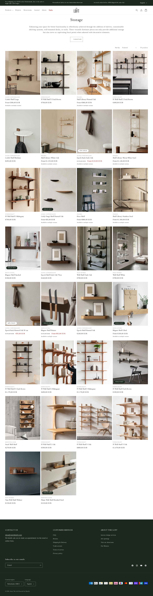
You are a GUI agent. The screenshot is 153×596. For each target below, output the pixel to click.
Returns (55, 539)
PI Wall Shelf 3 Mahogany (14, 216)
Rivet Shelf (81, 216)
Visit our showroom (107, 542)
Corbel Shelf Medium (13, 158)
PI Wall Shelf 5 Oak (120, 444)
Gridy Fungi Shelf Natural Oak (52, 216)
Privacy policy (57, 553)
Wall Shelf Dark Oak (84, 275)
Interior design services (108, 535)
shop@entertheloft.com (13, 535)
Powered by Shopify (24, 591)
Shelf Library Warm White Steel (124, 158)
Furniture (77, 39)
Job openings (105, 539)
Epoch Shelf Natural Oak (86, 330)
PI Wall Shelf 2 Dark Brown (123, 99)
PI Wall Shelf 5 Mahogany (86, 389)
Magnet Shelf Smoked (13, 275)
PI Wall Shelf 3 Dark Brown (51, 99)
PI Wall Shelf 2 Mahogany (50, 389)
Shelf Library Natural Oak (86, 99)
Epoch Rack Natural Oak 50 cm (16, 330)
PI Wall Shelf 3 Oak (84, 444)
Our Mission (105, 546)
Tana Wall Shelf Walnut (13, 500)
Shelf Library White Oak (50, 158)
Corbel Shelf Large (12, 99)
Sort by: (117, 47)
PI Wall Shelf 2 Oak (48, 444)
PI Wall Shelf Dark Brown (122, 389)
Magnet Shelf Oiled (120, 330)
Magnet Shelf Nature (48, 330)
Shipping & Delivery (60, 542)
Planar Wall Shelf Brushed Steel (52, 500)
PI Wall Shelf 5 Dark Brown (15, 389)
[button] (9, 10)
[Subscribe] (40, 565)
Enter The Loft (14, 591)
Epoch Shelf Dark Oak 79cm (51, 275)
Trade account (57, 546)
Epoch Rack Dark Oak (85, 158)
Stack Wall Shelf (11, 444)
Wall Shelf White (119, 275)
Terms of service (58, 550)
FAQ (54, 535)
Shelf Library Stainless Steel (123, 216)
